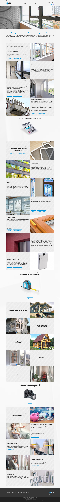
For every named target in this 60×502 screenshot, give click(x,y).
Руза (7, 0)
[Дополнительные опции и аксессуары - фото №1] (42, 150)
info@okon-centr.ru (51, 494)
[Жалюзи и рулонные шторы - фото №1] (18, 206)
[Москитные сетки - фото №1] (18, 169)
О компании (8, 492)
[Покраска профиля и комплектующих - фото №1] (18, 242)
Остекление (25, 3)
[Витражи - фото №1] (42, 187)
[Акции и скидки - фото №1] (42, 415)
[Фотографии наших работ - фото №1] (42, 310)
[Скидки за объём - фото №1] (42, 478)
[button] (39, 316)
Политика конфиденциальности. (33, 497)
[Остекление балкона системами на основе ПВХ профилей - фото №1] (42, 88)
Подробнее (9, 95)
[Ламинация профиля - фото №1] (42, 224)
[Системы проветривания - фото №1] (42, 261)
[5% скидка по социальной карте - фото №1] (18, 462)
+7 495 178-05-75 (50, 2)
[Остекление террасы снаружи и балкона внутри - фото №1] (42, 342)
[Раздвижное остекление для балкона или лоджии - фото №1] (42, 52)
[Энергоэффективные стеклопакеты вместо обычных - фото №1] (18, 431)
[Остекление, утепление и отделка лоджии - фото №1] (42, 374)
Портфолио (30, 403)
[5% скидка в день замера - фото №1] (42, 447)
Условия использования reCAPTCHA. (30, 498)
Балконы (35, 3)
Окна (30, 3)
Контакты (27, 492)
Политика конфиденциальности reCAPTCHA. (30, 499)
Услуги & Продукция (21, 492)
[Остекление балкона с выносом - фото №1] (18, 107)
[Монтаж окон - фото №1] (18, 358)
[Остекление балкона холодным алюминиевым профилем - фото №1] (18, 70)
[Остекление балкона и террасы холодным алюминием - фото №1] (18, 326)
